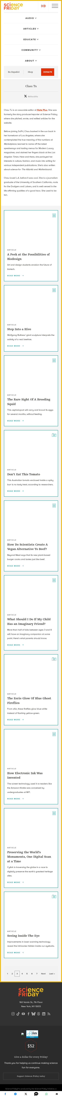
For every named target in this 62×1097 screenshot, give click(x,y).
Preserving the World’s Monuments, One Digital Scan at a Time (29, 857)
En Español (14, 72)
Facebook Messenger (15, 1094)
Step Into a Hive (19, 329)
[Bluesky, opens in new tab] (33, 1013)
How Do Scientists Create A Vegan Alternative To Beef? (27, 547)
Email (57, 1094)
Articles (29, 28)
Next (43, 973)
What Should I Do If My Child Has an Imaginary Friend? (29, 621)
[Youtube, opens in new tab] (23, 1013)
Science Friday (13, 6)
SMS (36, 1094)
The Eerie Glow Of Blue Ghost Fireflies (29, 700)
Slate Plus (42, 110)
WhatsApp (46, 1094)
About (29, 60)
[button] (43, 6)
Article (11, 250)
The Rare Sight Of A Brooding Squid (28, 402)
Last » (52, 973)
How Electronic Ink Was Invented (25, 775)
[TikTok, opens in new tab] (18, 1013)
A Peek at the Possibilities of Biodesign (28, 257)
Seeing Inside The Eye (23, 935)
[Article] (54, 214)
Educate (29, 39)
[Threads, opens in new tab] (38, 1013)
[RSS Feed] (49, 1013)
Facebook (5, 1094)
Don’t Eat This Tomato (23, 474)
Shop (30, 72)
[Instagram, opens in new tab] (13, 1013)
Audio (29, 18)
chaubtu (33, 96)
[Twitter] (26, 1094)
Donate (47, 72)
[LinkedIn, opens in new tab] (44, 1013)
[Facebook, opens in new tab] (28, 1013)
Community (30, 50)
